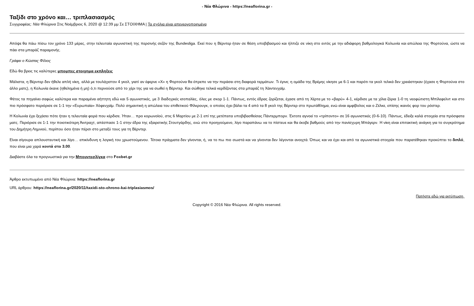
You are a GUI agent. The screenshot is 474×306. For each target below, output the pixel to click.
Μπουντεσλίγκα (90, 157)
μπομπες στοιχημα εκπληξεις (85, 71)
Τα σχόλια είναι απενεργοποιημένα (177, 24)
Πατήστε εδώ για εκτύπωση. (440, 196)
